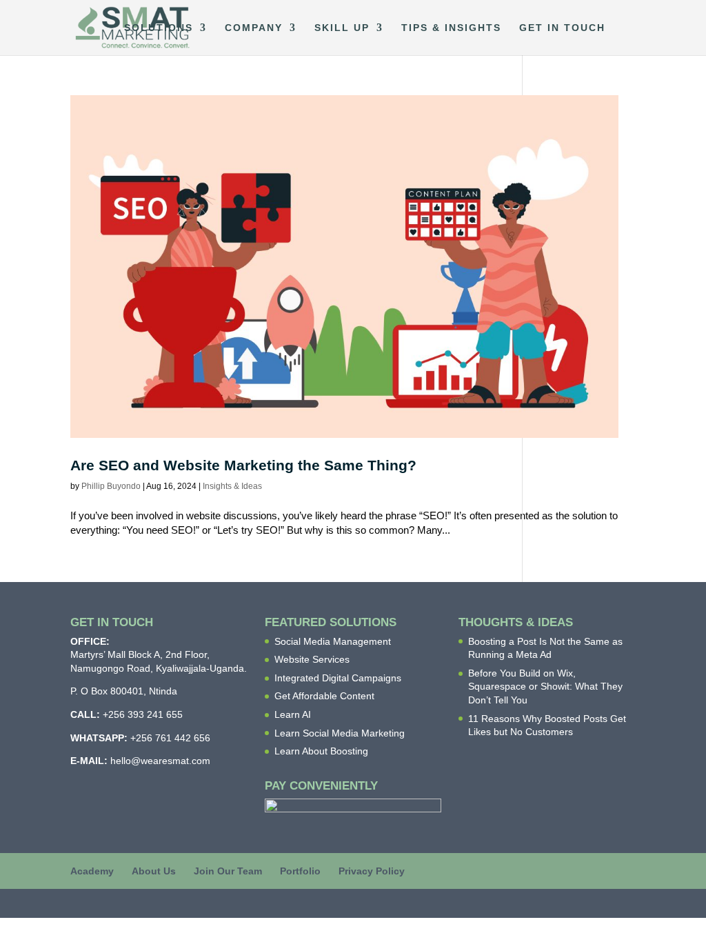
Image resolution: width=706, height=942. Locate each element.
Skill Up (342, 28)
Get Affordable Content (324, 695)
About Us (154, 870)
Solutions (158, 28)
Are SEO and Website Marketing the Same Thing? (243, 465)
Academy (92, 870)
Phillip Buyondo (111, 486)
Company (254, 28)
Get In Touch (562, 28)
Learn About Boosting (321, 750)
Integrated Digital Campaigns (337, 677)
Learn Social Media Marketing (339, 733)
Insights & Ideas (232, 486)
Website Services (312, 659)
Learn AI (292, 714)
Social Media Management (332, 641)
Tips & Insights (451, 28)
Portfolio (300, 870)
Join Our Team (228, 870)
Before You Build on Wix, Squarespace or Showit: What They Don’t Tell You (545, 686)
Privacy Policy (372, 870)
